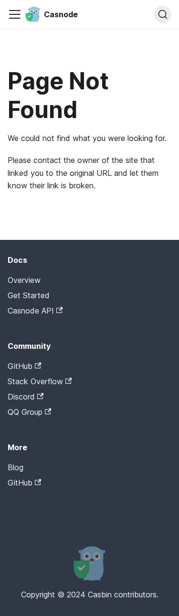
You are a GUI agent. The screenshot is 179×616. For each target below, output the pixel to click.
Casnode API (31, 310)
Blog (15, 467)
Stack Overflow (35, 381)
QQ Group (25, 412)
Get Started (29, 295)
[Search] (162, 14)
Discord (21, 396)
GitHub (20, 366)
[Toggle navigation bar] (15, 14)
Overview (24, 280)
